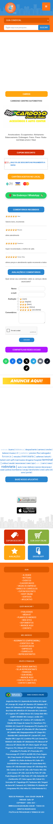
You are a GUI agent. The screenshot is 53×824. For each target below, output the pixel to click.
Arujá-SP (22, 704)
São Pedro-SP (27, 776)
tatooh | (48, 457)
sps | (34, 463)
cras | (25, 467)
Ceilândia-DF (39, 720)
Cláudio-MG (11, 723)
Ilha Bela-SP (30, 729)
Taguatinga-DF (22, 782)
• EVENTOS (26, 580)
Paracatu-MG (43, 748)
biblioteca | (20, 449)
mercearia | (29, 456)
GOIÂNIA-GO (10, 726)
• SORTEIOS (26, 597)
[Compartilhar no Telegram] (33, 361)
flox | (39, 453)
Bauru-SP (9, 707)
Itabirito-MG (15, 732)
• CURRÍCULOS (26, 651)
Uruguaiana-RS (13, 788)
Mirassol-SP (43, 742)
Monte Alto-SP (22, 745)
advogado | (46, 453)
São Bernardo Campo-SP (25, 767)
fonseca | (7, 456)
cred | (42, 470)
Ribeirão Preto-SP (32, 757)
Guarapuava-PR (31, 726)
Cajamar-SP (13, 714)
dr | (51, 470)
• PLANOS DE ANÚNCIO (26, 617)
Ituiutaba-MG (13, 736)
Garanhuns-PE (39, 723)
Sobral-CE (40, 779)
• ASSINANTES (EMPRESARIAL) (26, 641)
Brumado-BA (33, 711)
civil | (8, 460)
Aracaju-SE (13, 704)
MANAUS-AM (10, 742)
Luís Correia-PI (40, 739)
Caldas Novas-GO (26, 714)
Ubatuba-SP (43, 785)
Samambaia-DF (26, 764)
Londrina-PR (29, 739)
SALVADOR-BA (13, 764)
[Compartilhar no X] (26, 361)
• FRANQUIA (26, 672)
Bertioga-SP (31, 707)
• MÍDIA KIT (26, 615)
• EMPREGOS (26, 649)
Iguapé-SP (20, 729)
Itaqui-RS (41, 732)
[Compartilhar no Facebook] (12, 361)
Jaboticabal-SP (25, 736)
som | (38, 463)
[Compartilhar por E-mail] (40, 361)
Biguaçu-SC (41, 707)
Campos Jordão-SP (34, 717)
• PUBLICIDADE (26, 612)
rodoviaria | (9, 466)
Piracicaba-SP (36, 751)
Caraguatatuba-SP (15, 720)
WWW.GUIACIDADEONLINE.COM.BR (22, 806)
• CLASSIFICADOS (26, 583)
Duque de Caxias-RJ (25, 723)
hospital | (38, 460)
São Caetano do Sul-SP (15, 770)
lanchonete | (34, 470)
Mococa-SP (11, 745)
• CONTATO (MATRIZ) (26, 683)
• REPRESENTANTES (26, 654)
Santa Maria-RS (39, 764)
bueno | (12, 449)
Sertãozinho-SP (15, 779)
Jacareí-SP (36, 736)
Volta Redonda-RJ (39, 788)
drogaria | (30, 460)
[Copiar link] (47, 361)
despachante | (31, 449)
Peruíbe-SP (25, 751)
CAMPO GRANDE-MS (18, 717)
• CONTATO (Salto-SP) (26, 680)
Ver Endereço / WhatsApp (26, 195)
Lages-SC (19, 739)
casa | (49, 463)
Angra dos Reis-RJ (13, 701)
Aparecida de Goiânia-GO (31, 701)
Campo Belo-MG (40, 714)
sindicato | (5, 450)
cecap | (26, 470)
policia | (9, 470)
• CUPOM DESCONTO (27, 591)
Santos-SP (10, 767)
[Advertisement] (26, 59)
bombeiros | (17, 470)
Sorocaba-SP (11, 782)
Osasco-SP (31, 748)
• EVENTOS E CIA (26, 643)
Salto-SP (39, 760)
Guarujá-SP (10, 729)
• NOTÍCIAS (26, 578)
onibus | (5, 463)
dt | (18, 453)
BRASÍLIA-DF (22, 711)
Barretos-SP (31, 704)
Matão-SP (21, 742)
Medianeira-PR (31, 742)
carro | (44, 463)
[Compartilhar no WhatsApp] (6, 361)
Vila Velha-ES (25, 788)
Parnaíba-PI (15, 751)
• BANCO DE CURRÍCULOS (27, 589)
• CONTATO (26, 628)
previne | (33, 453)
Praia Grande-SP (17, 757)
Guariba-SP (42, 726)
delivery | (32, 467)
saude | (12, 463)
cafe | (47, 470)
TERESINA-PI (32, 785)
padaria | (24, 453)
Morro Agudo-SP (35, 745)
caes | (29, 463)
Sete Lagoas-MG (28, 779)
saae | (3, 470)
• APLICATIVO (26, 599)
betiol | (3, 460)
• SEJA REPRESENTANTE (26, 669)
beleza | (5, 453)
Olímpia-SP (22, 748)
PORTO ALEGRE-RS (28, 754)
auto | (20, 467)
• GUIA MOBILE (26, 675)
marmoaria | (20, 460)
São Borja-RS (41, 767)
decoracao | (47, 467)
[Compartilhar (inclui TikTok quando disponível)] (26, 368)
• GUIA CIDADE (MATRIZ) (26, 667)
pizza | (39, 467)
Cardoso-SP (28, 720)
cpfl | (13, 460)
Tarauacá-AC (21, 785)
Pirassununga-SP (12, 754)
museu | (13, 453)
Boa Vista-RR (11, 711)
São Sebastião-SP (41, 776)
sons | (23, 472)
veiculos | (17, 457)
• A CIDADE (26, 575)
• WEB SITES (26, 620)
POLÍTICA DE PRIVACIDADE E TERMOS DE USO (26, 812)
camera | (42, 449)
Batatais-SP (42, 704)
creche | (49, 449)
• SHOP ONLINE (26, 594)
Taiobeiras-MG (34, 782)
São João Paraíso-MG (34, 770)
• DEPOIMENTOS (26, 623)
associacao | (21, 463)
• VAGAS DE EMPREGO (26, 586)
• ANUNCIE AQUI (26, 625)
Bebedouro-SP (20, 707)
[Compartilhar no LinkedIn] (19, 361)
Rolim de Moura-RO (27, 760)
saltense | (40, 457)
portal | (29, 472)
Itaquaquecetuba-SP (29, 732)
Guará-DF (20, 726)
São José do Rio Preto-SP (32, 773)
